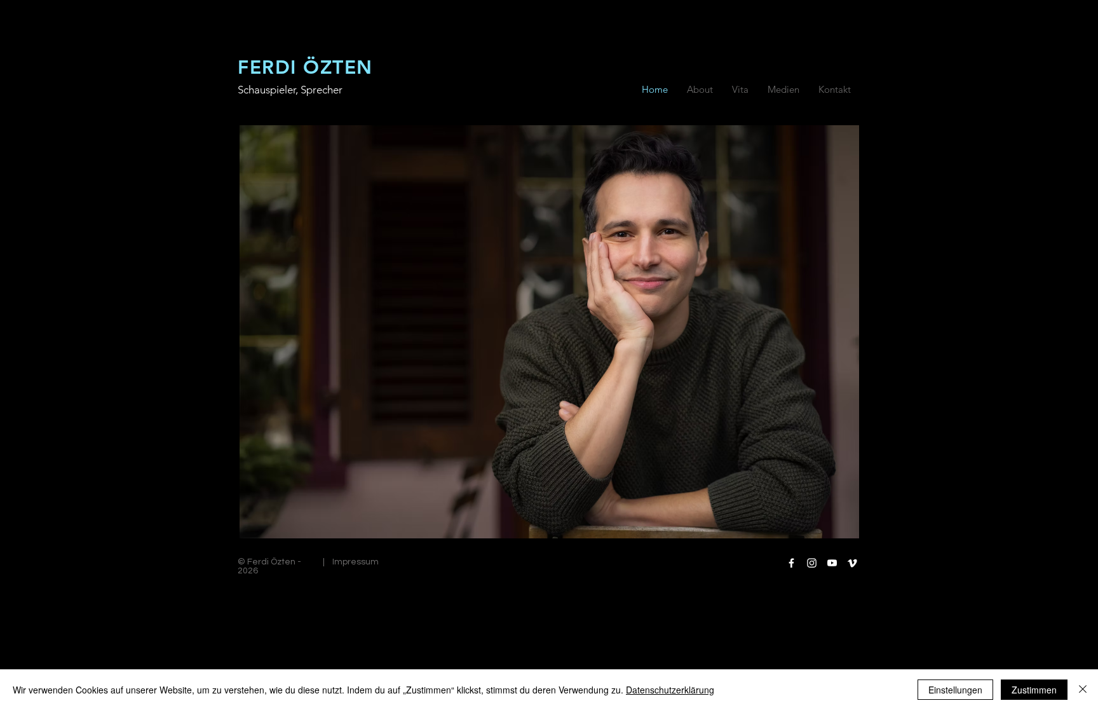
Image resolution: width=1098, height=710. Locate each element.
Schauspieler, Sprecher (290, 89)
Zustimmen (1034, 689)
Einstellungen (955, 689)
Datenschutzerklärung (670, 689)
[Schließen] (1082, 689)
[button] (740, 89)
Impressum (355, 561)
